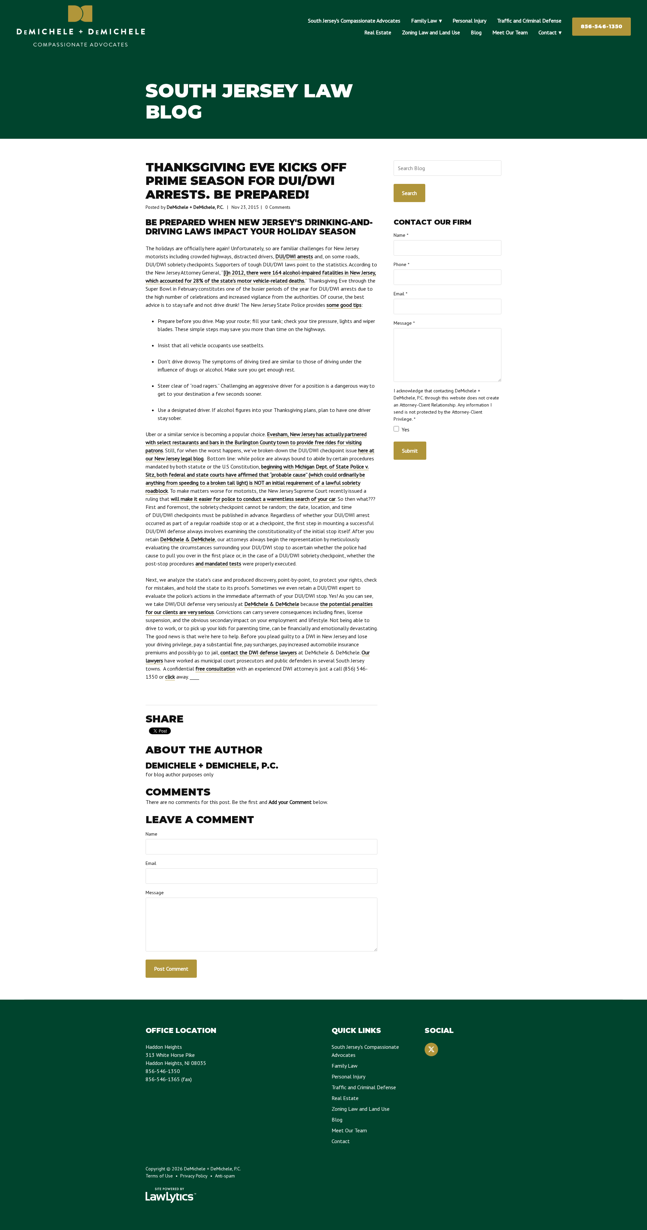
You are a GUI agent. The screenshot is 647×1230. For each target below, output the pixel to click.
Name (151, 834)
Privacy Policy (194, 1176)
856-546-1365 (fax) (169, 1079)
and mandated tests (218, 563)
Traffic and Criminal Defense (529, 20)
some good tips (344, 304)
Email (151, 863)
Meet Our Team (510, 32)
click (170, 676)
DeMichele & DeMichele (187, 539)
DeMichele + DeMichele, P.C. (195, 207)
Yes (404, 429)
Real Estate (377, 32)
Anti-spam (225, 1176)
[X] (431, 1049)
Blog (476, 32)
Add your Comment (290, 802)
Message (155, 892)
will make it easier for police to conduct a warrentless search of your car (253, 498)
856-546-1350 (601, 26)
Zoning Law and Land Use (431, 32)
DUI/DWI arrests (294, 256)
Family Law (424, 20)
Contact (547, 32)
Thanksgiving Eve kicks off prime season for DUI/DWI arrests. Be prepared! (246, 181)
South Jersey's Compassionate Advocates (354, 20)
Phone (401, 264)
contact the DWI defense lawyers (258, 652)
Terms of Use (159, 1176)
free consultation (215, 668)
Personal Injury (469, 20)
